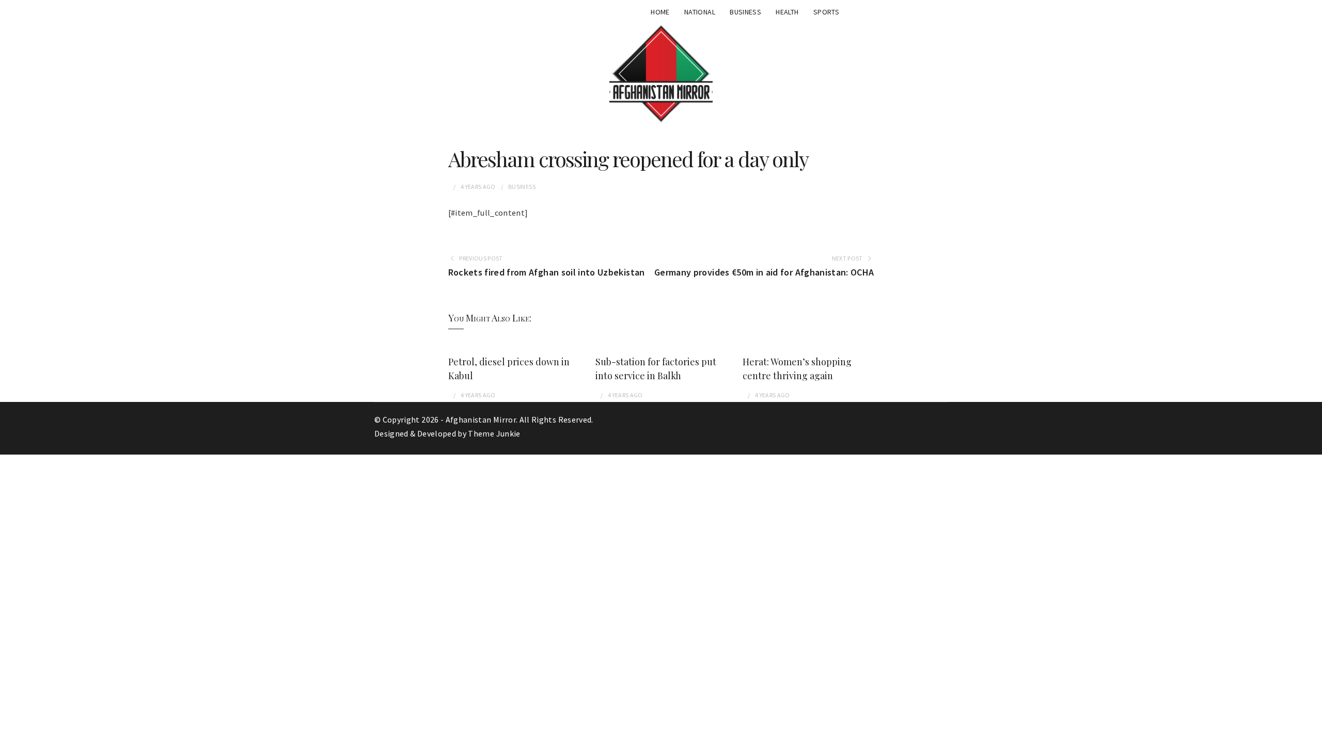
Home (660, 12)
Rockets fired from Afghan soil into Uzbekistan (546, 272)
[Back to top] (1311, 732)
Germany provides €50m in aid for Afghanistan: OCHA (764, 272)
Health (787, 12)
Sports (826, 12)
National (699, 12)
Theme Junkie (494, 433)
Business (745, 12)
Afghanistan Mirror (481, 419)
